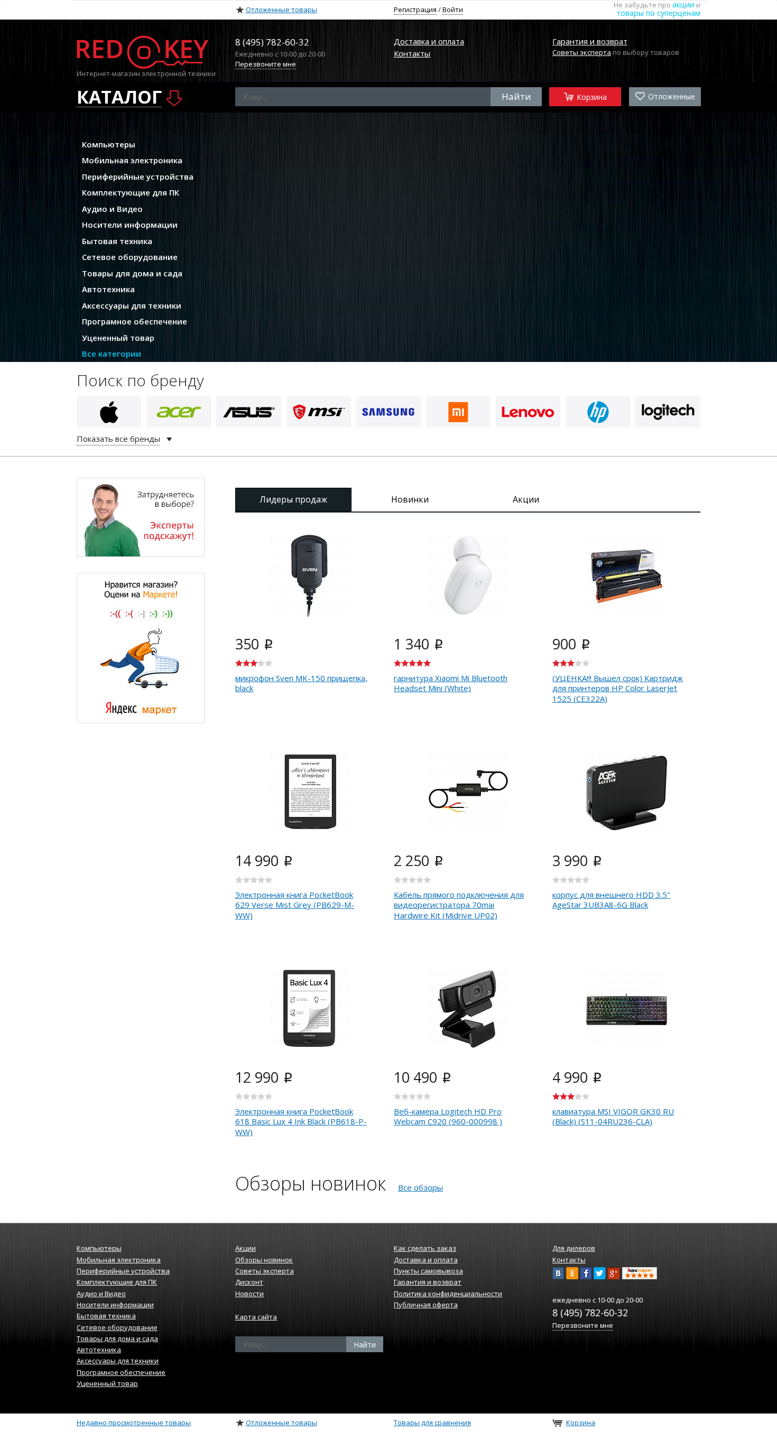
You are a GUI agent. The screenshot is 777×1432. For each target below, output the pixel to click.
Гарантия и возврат (589, 41)
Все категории (111, 353)
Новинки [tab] (410, 499)
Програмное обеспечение (134, 321)
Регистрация (415, 9)
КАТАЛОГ (119, 97)
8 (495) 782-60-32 (590, 1312)
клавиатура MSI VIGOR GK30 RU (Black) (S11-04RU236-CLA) (613, 1116)
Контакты (412, 53)
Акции (245, 1248)
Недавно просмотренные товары (134, 1422)
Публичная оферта (426, 1304)
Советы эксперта (581, 52)
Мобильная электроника (132, 160)
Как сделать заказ (425, 1248)
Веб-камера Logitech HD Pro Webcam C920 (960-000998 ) (448, 1116)
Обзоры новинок (264, 1259)
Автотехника (108, 289)
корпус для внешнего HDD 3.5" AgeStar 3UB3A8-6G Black (611, 899)
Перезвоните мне (265, 64)
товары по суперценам (658, 13)
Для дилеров (573, 1248)
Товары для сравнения (432, 1422)
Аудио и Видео (112, 208)
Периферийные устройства (137, 176)
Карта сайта (256, 1317)
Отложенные (670, 96)
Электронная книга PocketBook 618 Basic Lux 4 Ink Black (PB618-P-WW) (301, 1121)
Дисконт (249, 1282)
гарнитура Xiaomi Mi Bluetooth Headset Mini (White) (450, 683)
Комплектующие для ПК (130, 192)
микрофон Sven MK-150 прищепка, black (301, 683)
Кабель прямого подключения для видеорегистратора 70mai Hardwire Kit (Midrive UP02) (459, 904)
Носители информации (130, 224)
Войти (452, 9)
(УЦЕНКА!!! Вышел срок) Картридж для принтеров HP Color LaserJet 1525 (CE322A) (617, 688)
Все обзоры (420, 1187)
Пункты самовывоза (428, 1271)
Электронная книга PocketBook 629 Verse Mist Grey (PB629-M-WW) (294, 904)
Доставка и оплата (429, 41)
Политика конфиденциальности (448, 1293)
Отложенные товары (281, 9)
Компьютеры (108, 144)
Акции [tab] (526, 499)
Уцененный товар (118, 337)
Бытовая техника (117, 241)
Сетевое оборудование (130, 257)
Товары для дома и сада (132, 273)
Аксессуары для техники (131, 305)
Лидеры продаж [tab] (293, 499)
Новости (249, 1293)
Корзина (591, 96)
